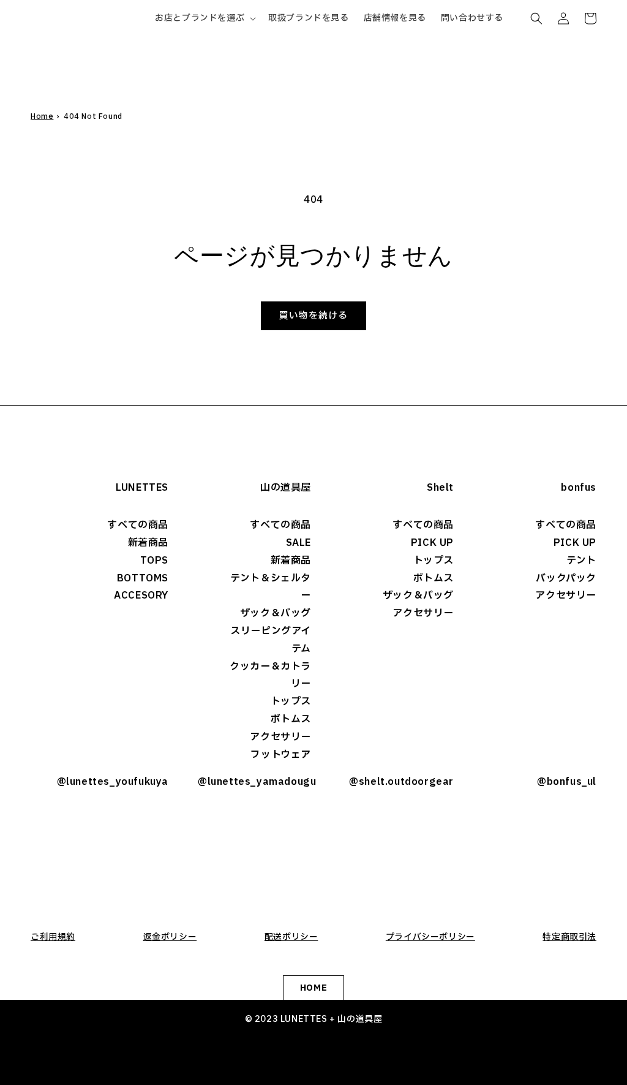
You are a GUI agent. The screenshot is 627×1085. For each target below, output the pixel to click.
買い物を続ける (313, 316)
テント (581, 560)
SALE (298, 542)
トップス (291, 701)
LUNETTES (142, 487)
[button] (204, 18)
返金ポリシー (170, 937)
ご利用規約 (53, 937)
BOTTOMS (142, 578)
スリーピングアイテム (270, 640)
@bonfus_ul (566, 781)
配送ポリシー (291, 937)
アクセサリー (280, 737)
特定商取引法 (569, 937)
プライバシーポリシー (430, 937)
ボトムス (291, 719)
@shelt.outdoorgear (401, 781)
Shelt (440, 487)
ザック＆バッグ (275, 613)
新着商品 (148, 542)
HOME (313, 987)
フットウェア (280, 754)
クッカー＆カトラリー (270, 675)
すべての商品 (137, 525)
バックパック (566, 578)
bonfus (578, 487)
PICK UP (432, 542)
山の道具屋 (285, 487)
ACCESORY (141, 595)
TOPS (154, 560)
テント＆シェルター (270, 587)
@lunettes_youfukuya (112, 781)
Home (42, 116)
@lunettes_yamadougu (254, 781)
